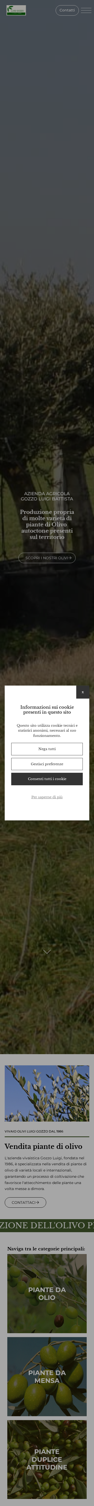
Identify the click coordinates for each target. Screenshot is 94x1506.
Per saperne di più (47, 797)
